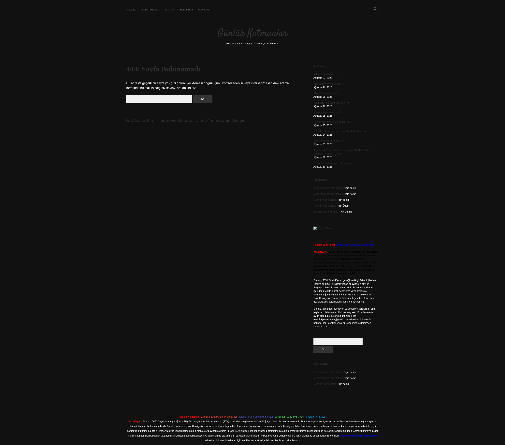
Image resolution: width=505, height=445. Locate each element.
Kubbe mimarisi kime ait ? (327, 112)
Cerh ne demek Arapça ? (326, 211)
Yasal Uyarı (169, 9)
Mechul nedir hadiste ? (325, 200)
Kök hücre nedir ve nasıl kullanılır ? (332, 102)
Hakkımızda (186, 9)
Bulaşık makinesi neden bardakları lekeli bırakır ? (339, 131)
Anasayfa (131, 9)
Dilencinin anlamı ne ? (325, 93)
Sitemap (238, 120)
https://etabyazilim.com (142, 120)
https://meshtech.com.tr (215, 120)
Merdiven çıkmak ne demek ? (329, 188)
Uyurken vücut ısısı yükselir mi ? (330, 140)
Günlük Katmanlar (253, 33)
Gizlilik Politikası (149, 9)
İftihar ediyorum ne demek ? (328, 83)
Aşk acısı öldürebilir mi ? (326, 74)
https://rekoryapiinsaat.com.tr (179, 120)
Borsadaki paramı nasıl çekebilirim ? (332, 163)
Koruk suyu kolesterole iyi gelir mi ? (332, 121)
